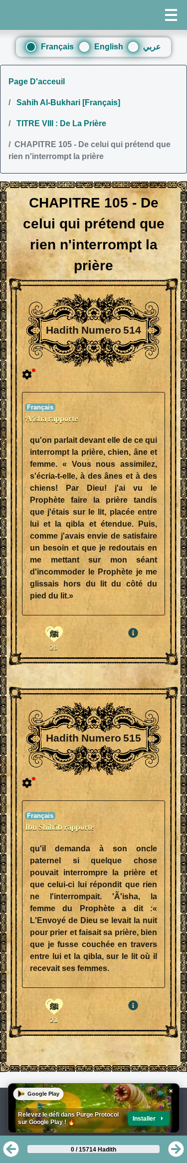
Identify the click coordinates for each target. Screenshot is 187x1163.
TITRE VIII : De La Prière (60, 123)
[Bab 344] (11, 1152)
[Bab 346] (176, 1152)
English (108, 46)
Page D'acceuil (36, 81)
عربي (152, 46)
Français (57, 46)
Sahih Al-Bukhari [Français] (67, 102)
